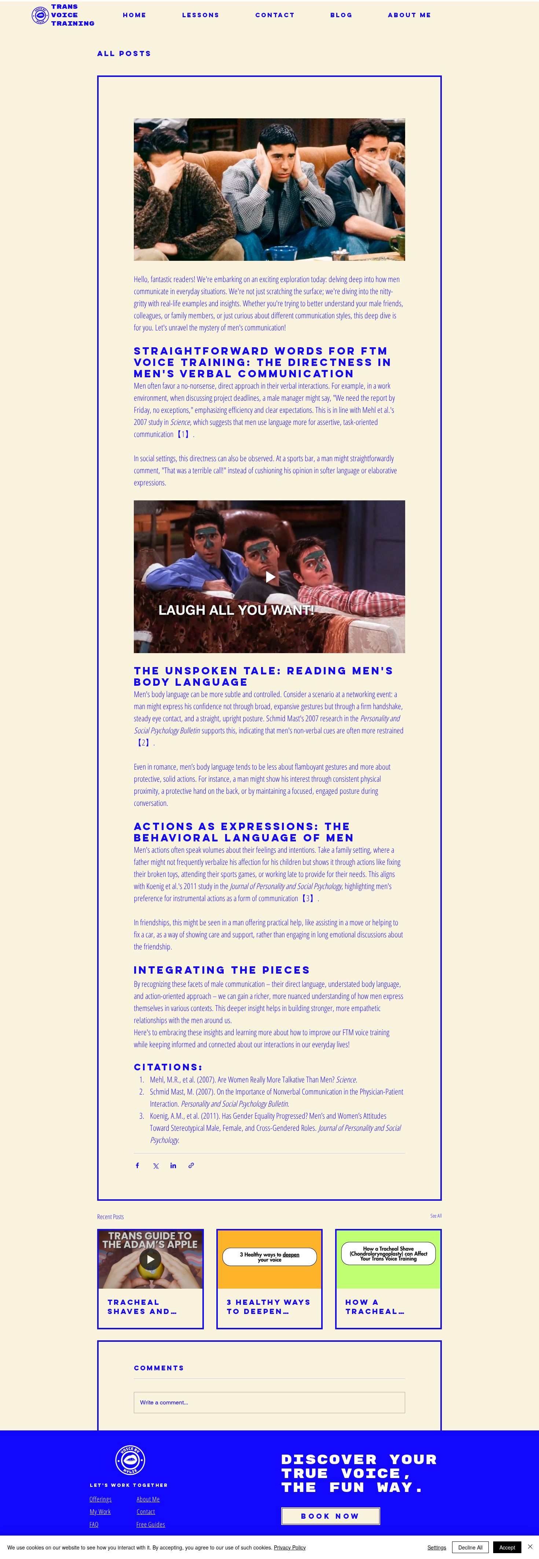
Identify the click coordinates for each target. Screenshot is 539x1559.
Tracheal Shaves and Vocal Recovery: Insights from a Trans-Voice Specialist (146, 1306)
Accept (507, 1547)
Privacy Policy (290, 1547)
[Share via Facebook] (137, 1165)
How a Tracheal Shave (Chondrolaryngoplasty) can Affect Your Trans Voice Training (387, 1306)
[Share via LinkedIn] (173, 1165)
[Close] (530, 1547)
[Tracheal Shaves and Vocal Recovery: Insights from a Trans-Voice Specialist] (150, 1259)
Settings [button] (437, 1547)
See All (436, 1215)
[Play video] (269, 576)
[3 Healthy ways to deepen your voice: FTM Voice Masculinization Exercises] (270, 1259)
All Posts (124, 53)
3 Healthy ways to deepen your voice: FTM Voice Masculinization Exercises (269, 1306)
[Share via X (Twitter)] (155, 1165)
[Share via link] (191, 1165)
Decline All (470, 1547)
